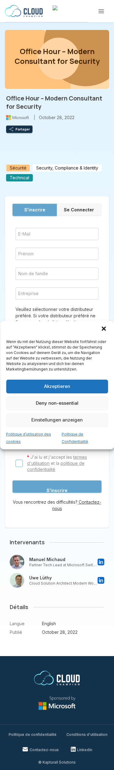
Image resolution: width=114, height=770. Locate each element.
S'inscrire (34, 209)
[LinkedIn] (101, 562)
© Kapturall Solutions (57, 762)
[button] (104, 329)
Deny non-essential (57, 403)
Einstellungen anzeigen (57, 420)
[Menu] (101, 11)
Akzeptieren (57, 386)
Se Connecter (79, 209)
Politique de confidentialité (33, 734)
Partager (23, 129)
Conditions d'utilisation (86, 734)
